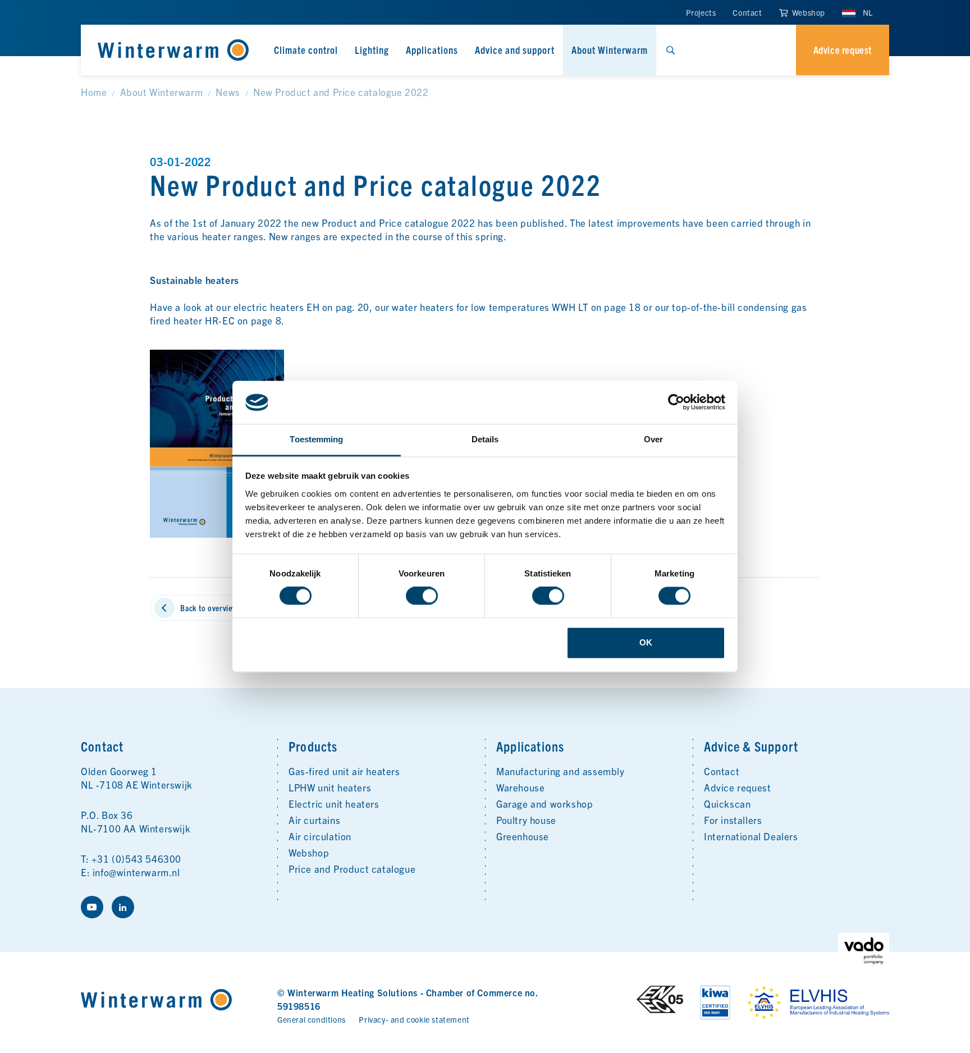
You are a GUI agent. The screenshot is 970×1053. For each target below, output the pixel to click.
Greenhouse (522, 836)
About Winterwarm (609, 49)
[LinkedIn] (123, 907)
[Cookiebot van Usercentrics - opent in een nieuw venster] (676, 402)
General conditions (311, 1019)
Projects (701, 12)
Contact (747, 12)
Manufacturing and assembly (560, 771)
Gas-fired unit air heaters (344, 771)
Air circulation (320, 836)
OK (645, 642)
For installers (733, 820)
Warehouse (520, 787)
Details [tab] (485, 439)
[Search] (670, 50)
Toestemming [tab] (316, 439)
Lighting (372, 49)
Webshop (807, 12)
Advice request (737, 787)
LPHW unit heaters (330, 787)
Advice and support (515, 49)
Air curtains (314, 820)
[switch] (422, 596)
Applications (432, 49)
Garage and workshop (544, 803)
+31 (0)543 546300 (136, 858)
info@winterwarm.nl (136, 872)
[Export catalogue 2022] (217, 442)
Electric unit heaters (334, 803)
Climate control (306, 49)
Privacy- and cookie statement (414, 1019)
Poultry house (526, 820)
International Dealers (751, 836)
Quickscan (727, 803)
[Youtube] (92, 907)
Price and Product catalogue (352, 869)
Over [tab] (653, 439)
